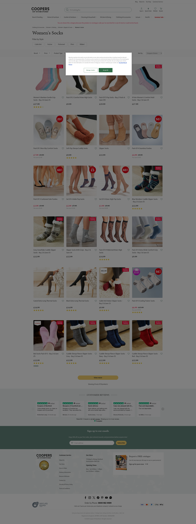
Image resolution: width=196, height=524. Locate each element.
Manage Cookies (90, 70)
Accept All (105, 70)
